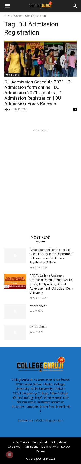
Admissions (12, 74)
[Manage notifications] (9, 454)
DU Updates (58, 442)
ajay (7, 109)
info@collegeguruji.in (48, 420)
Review (40, 451)
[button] (7, 6)
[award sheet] (15, 311)
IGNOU (65, 447)
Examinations (49, 447)
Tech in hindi (40, 442)
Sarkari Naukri (20, 442)
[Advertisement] (40, 172)
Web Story (14, 447)
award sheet (38, 306)
